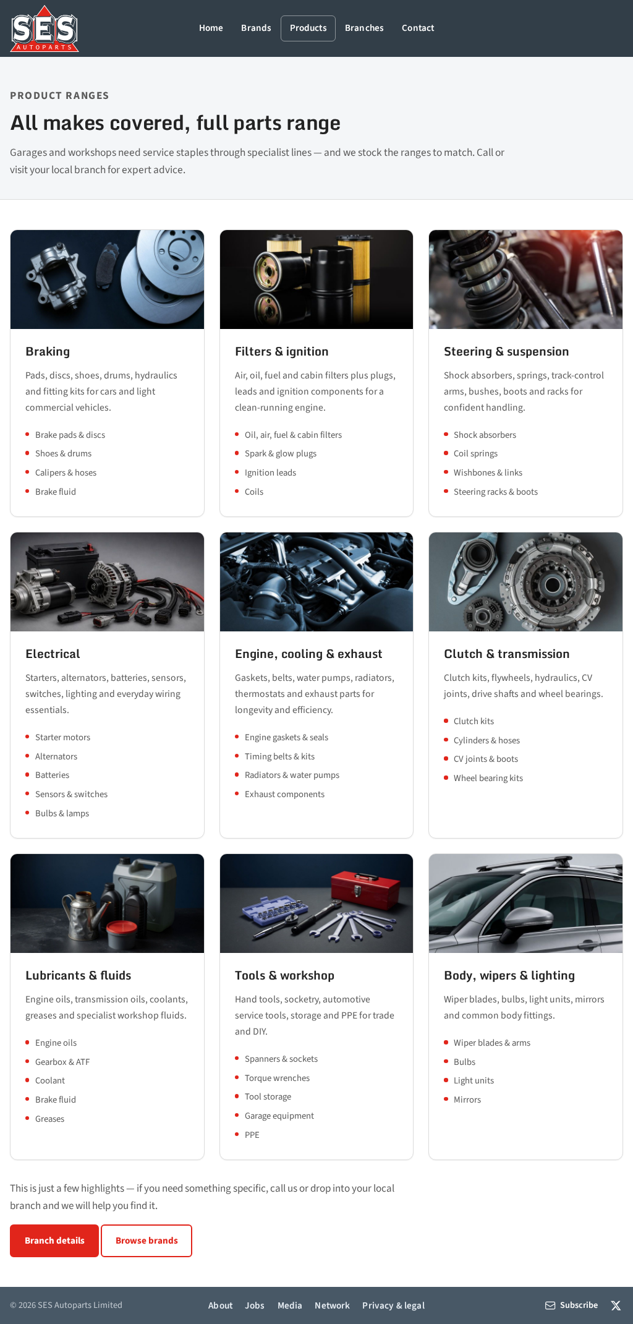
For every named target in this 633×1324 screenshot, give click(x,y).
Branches (364, 28)
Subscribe (579, 1305)
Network (332, 1305)
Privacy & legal (393, 1305)
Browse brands (147, 1240)
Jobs (255, 1305)
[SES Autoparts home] (44, 28)
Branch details (55, 1240)
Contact (418, 28)
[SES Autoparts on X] (616, 1306)
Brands (256, 28)
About (220, 1305)
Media (290, 1305)
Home (211, 28)
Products (308, 28)
